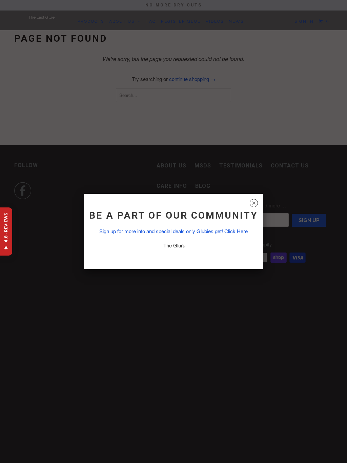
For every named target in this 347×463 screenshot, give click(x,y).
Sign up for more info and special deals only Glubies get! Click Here (173, 231)
